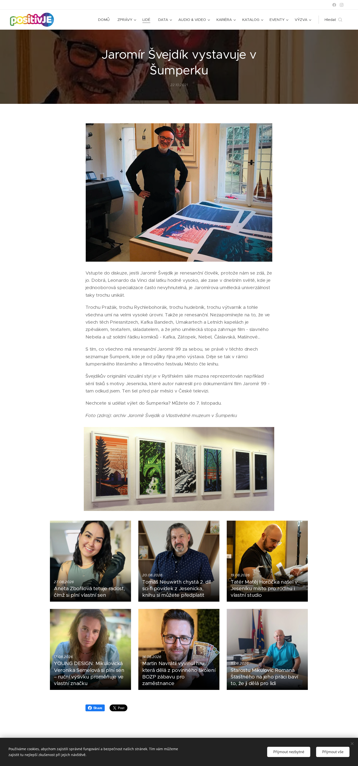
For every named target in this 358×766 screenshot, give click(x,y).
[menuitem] (105, 20)
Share (97, 708)
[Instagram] (342, 5)
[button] (333, 20)
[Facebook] (334, 5)
